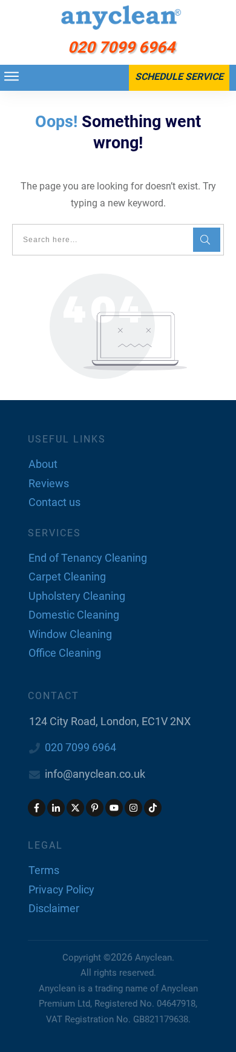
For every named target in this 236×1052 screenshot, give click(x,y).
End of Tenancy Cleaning (87, 557)
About (42, 464)
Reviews (48, 483)
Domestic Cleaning (73, 614)
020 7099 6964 (80, 747)
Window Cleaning (70, 634)
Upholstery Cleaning (76, 596)
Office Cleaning (64, 652)
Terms (43, 870)
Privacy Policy (61, 889)
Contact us (54, 502)
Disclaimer (53, 908)
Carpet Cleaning (67, 576)
